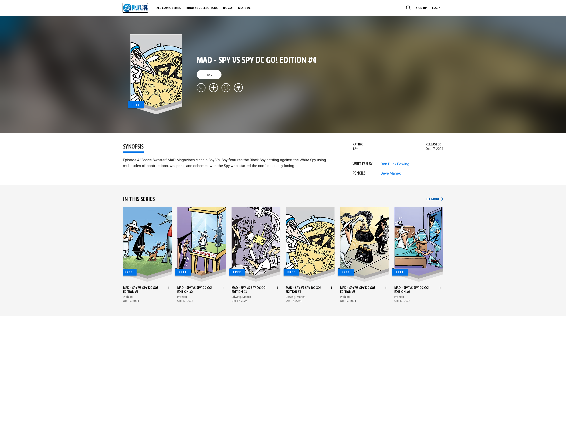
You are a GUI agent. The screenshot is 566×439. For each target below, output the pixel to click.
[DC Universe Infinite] (135, 7)
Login (436, 8)
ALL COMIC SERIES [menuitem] (169, 8)
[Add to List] (213, 87)
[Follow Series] (226, 87)
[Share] (238, 87)
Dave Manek (391, 173)
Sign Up (421, 8)
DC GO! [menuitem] (228, 8)
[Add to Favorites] (201, 87)
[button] (408, 7)
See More (434, 199)
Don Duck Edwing (395, 164)
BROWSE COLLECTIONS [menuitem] (202, 8)
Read (209, 75)
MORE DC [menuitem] (244, 8)
